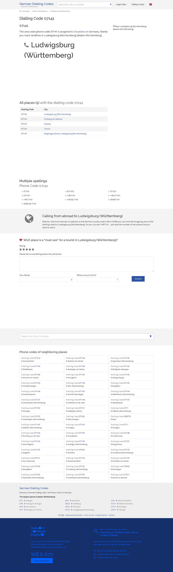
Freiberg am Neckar (53, 119)
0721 (121, 500)
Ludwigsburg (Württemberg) (57, 114)
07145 (120, 374)
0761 (30, 503)
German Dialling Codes (36, 4)
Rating (22, 245)
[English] (150, 4)
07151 (75, 408)
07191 (120, 441)
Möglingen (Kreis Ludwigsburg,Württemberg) (65, 133)
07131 (122, 503)
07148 (120, 433)
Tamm (47, 128)
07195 (75, 433)
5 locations (79, 31)
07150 (30, 383)
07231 (72, 507)
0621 (72, 500)
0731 (27, 507)
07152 (75, 466)
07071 (118, 510)
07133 (75, 458)
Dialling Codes (138, 4)
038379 (121, 416)
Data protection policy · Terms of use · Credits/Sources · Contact (90, 515)
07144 (75, 358)
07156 (30, 408)
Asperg (47, 123)
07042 (75, 416)
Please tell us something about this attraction (40, 254)
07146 (30, 374)
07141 (79, 510)
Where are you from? (86, 275)
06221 (73, 503)
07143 (75, 374)
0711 (119, 408)
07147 (30, 399)
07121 (119, 507)
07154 (30, 358)
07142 (120, 358)
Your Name (24, 275)
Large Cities (121, 4)
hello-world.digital (41, 561)
